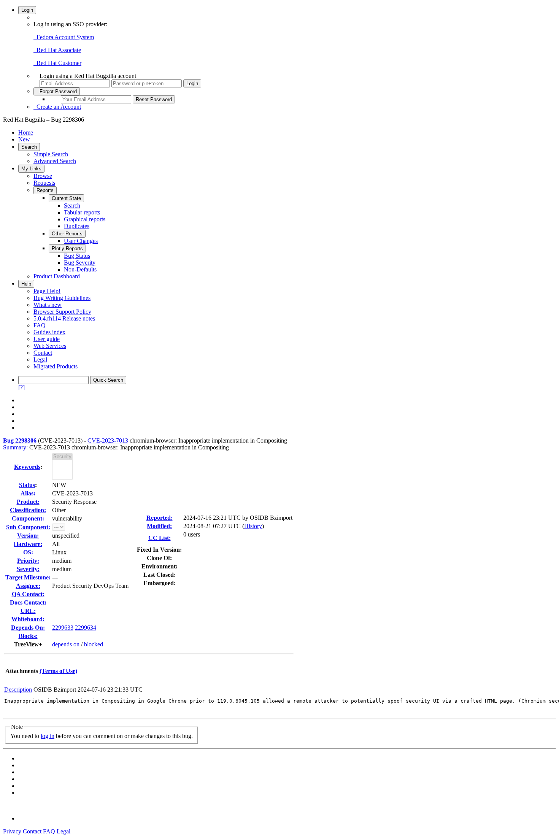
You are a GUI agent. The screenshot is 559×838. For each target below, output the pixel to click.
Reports (45, 190)
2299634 (85, 627)
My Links (31, 168)
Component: (28, 518)
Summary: (15, 447)
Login (27, 10)
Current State (66, 198)
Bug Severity (79, 262)
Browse (42, 176)
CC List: (159, 538)
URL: (28, 611)
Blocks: (28, 636)
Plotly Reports (67, 248)
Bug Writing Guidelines (62, 298)
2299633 (62, 627)
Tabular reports (82, 212)
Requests (44, 182)
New (24, 139)
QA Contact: (28, 594)
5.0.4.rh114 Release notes (64, 318)
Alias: (28, 493)
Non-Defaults (80, 269)
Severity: (28, 569)
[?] (21, 387)
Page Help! (46, 291)
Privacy (12, 831)
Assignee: (28, 585)
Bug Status (77, 255)
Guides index (49, 332)
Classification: (28, 510)
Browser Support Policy (62, 311)
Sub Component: (28, 527)
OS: (28, 552)
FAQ (39, 325)
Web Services (49, 346)
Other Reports (67, 233)
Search (29, 147)
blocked (93, 644)
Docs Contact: (28, 602)
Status (27, 485)
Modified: (159, 526)
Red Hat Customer (57, 63)
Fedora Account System (63, 37)
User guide (46, 339)
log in (47, 736)
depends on (65, 644)
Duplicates (76, 226)
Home (25, 132)
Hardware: (28, 544)
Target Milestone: (28, 577)
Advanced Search (54, 161)
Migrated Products (55, 366)
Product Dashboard (56, 276)
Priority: (28, 560)
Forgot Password (57, 91)
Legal (40, 359)
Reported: (159, 517)
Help (26, 284)
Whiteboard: (27, 619)
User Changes (81, 241)
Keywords (27, 466)
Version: (28, 535)
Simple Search (50, 154)
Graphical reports (84, 219)
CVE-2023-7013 (107, 440)
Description (18, 689)
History (253, 526)
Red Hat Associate (57, 50)
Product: (28, 501)
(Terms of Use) (58, 671)
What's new (47, 305)
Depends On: (28, 627)
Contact (42, 352)
